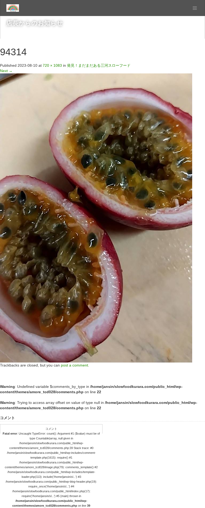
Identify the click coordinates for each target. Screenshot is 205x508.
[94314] (96, 217)
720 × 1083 (52, 65)
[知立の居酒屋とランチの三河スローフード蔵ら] (12, 8)
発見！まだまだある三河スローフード (99, 65)
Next (6, 71)
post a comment (74, 365)
